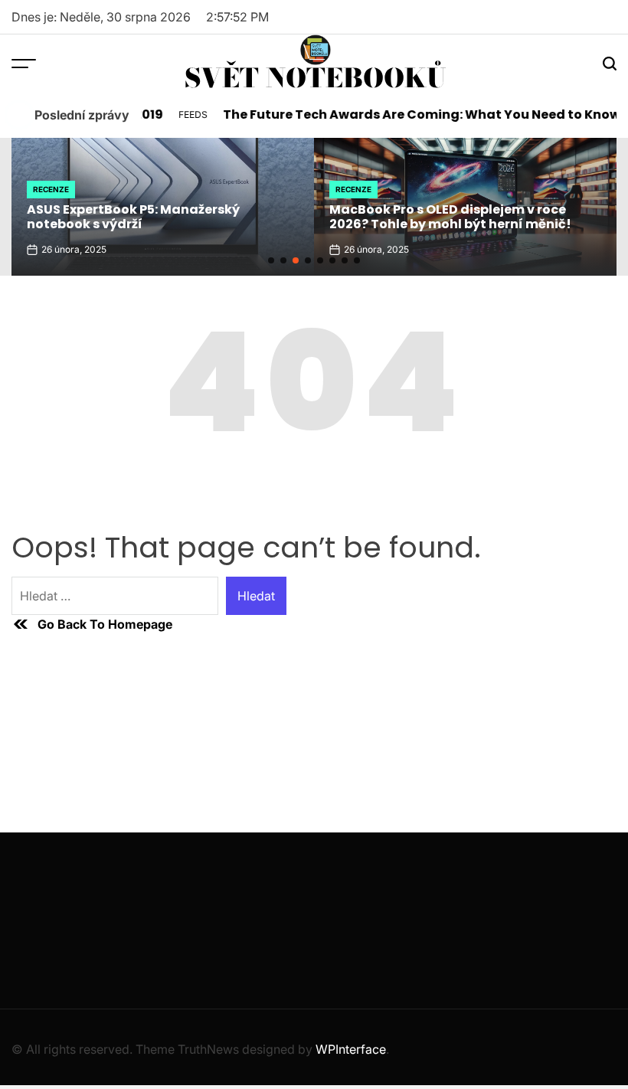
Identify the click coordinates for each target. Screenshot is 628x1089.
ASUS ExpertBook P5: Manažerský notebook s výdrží (133, 217)
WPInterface (351, 1049)
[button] (271, 260)
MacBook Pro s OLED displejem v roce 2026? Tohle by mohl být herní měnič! (450, 217)
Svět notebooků (315, 78)
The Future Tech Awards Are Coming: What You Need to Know (414, 114)
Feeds (185, 114)
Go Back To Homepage (105, 624)
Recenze (51, 189)
